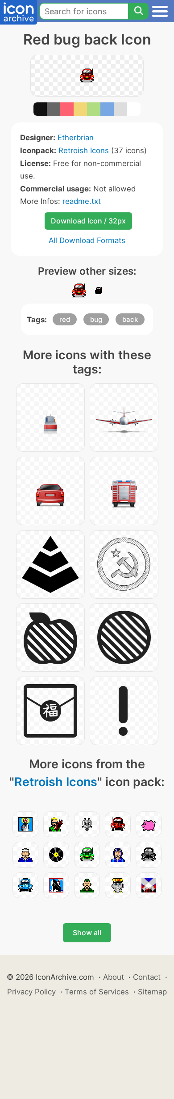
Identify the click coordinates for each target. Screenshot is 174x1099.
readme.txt (81, 201)
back (130, 319)
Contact (147, 977)
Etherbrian (76, 137)
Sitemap (152, 991)
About (113, 977)
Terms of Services (97, 991)
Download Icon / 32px (88, 220)
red (64, 319)
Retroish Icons (83, 150)
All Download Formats (87, 240)
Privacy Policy (31, 991)
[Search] (138, 11)
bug (96, 319)
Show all (87, 932)
